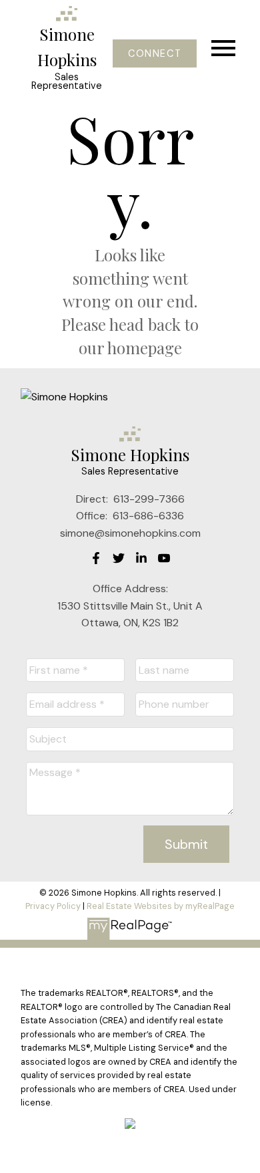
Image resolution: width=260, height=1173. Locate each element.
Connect (154, 53)
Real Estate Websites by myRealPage (161, 906)
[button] (154, 53)
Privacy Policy (53, 906)
